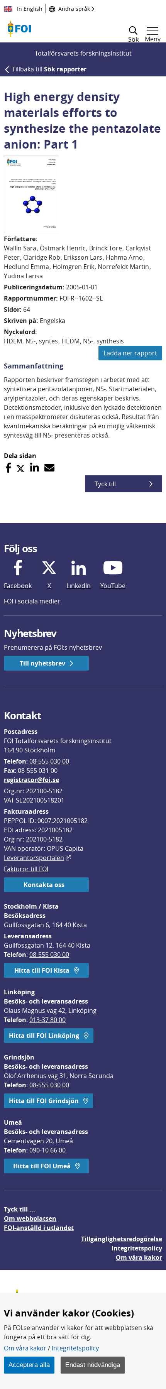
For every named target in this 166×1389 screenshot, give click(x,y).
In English (28, 8)
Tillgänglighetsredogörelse (121, 1239)
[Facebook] (8, 468)
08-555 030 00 (49, 761)
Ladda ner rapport (130, 353)
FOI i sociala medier (32, 601)
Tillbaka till (49, 69)
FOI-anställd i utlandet (39, 1227)
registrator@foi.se (31, 780)
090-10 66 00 (47, 1150)
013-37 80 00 (47, 1020)
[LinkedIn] (34, 468)
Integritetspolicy (75, 1348)
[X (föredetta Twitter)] (20, 468)
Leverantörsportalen (37, 857)
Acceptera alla (29, 1365)
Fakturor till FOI (26, 869)
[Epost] (49, 468)
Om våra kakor (25, 1348)
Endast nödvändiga (92, 1365)
